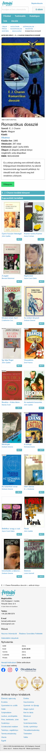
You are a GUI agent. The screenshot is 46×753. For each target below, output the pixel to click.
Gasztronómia (29, 702)
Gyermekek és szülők (9, 705)
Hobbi (3, 709)
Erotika (26, 698)
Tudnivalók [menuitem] (20, 16)
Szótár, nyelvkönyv (31, 727)
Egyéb (3, 741)
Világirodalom (16, 29)
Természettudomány (8, 734)
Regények (29, 29)
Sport (25, 720)
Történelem (28, 734)
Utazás (4, 737)
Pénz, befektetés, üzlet (10, 720)
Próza (4, 29)
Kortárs (5, 31)
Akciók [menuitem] (14, 21)
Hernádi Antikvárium (8, 662)
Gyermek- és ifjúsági (31, 705)
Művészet (27, 716)
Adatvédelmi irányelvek (10, 638)
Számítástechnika (30, 723)
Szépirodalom (28, 26)
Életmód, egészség (8, 698)
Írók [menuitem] (5, 21)
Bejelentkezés (37, 3)
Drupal (3, 666)
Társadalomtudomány (31, 730)
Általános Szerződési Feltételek (31, 634)
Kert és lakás (28, 712)
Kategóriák (14, 26)
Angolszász (17, 31)
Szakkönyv (5, 723)
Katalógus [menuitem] (35, 16)
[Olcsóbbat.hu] (28, 670)
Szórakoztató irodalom (9, 727)
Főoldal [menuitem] (7, 16)
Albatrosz (5, 138)
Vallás (26, 737)
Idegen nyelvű (29, 709)
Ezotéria (4, 702)
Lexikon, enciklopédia (9, 716)
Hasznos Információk (9, 634)
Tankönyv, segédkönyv (9, 730)
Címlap (4, 26)
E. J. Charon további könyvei (16, 193)
